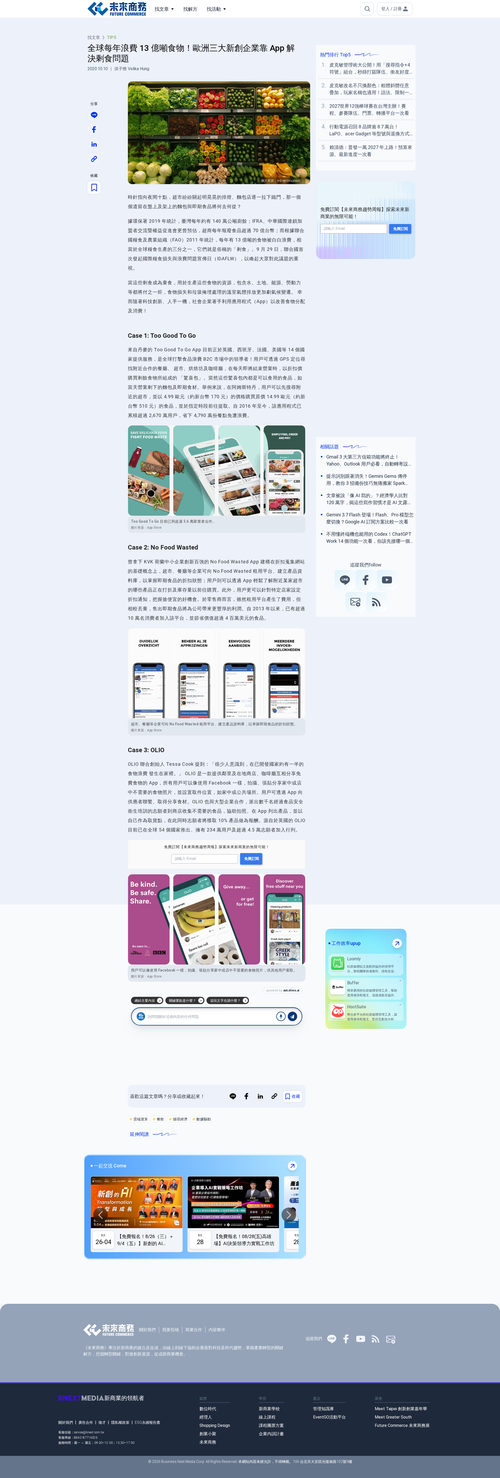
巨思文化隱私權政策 (292, 768)
